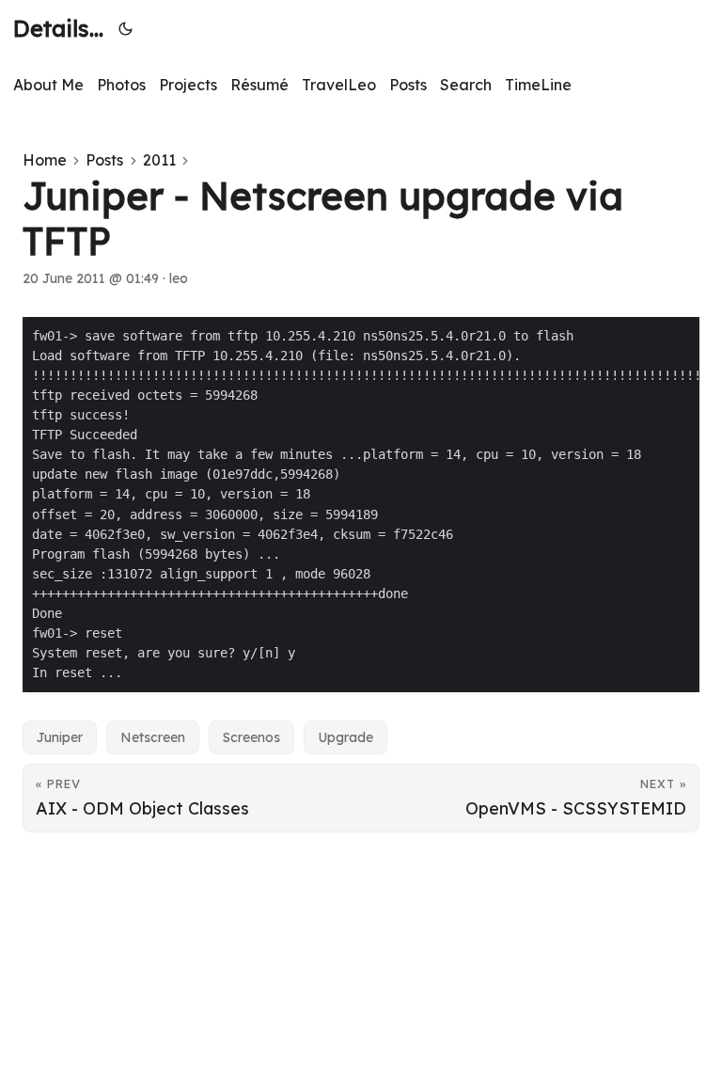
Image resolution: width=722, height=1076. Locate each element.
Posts (104, 159)
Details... (58, 28)
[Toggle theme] (126, 28)
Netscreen (152, 737)
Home (45, 159)
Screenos (251, 737)
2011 (159, 159)
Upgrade (345, 737)
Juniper (60, 737)
